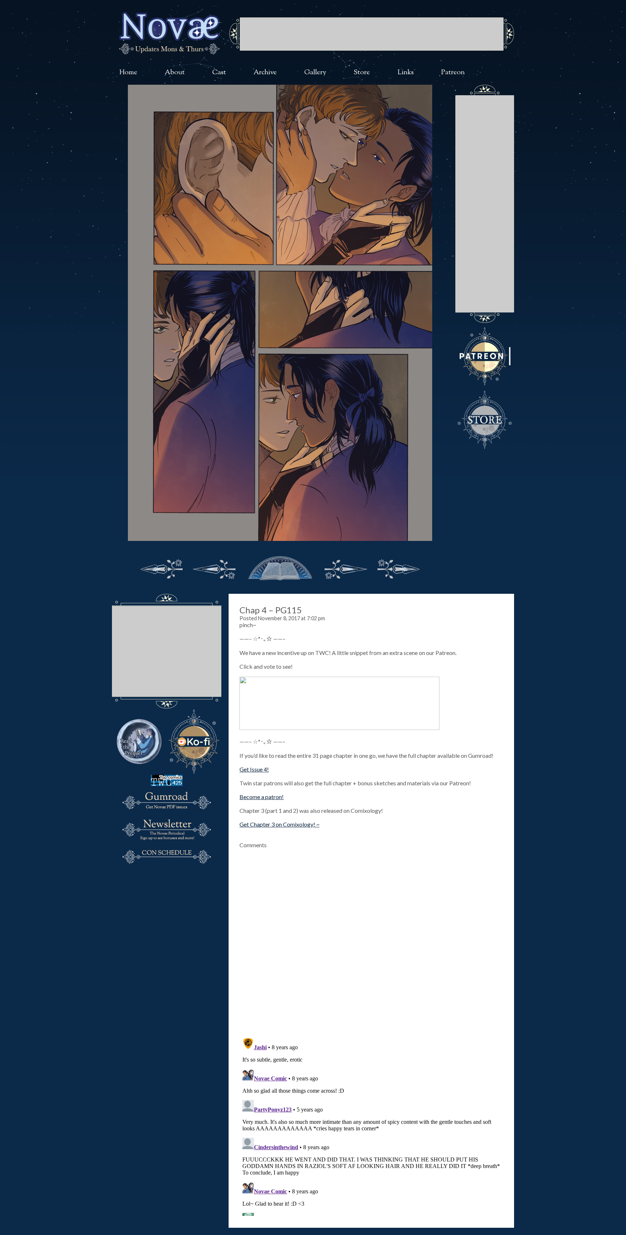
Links (405, 72)
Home (128, 72)
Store (362, 72)
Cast (219, 72)
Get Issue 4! (254, 769)
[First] (161, 567)
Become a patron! (261, 796)
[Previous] (214, 567)
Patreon (453, 72)
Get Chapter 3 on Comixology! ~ (279, 824)
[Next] (345, 567)
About (175, 72)
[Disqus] (371, 938)
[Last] (398, 567)
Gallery (315, 72)
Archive (265, 72)
